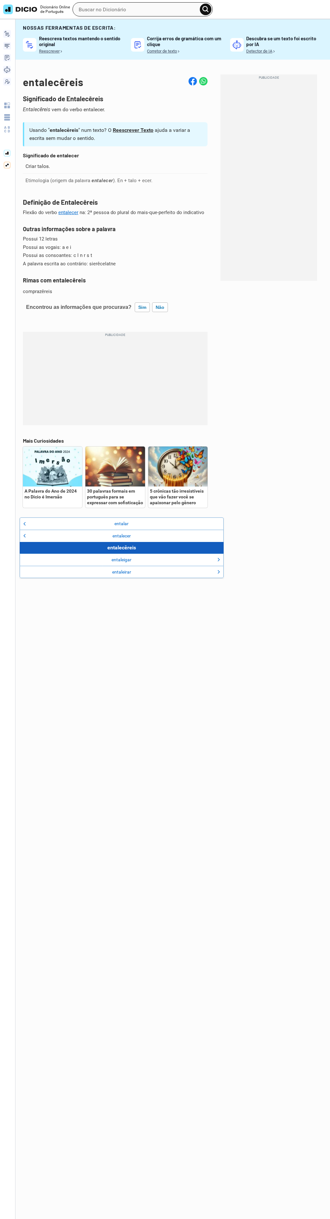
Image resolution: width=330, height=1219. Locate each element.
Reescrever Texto (133, 130)
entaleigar (121, 559)
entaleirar (121, 572)
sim (142, 307)
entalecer (68, 212)
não (160, 307)
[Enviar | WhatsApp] (203, 81)
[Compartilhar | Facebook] (193, 81)
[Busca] (205, 9)
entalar (121, 523)
